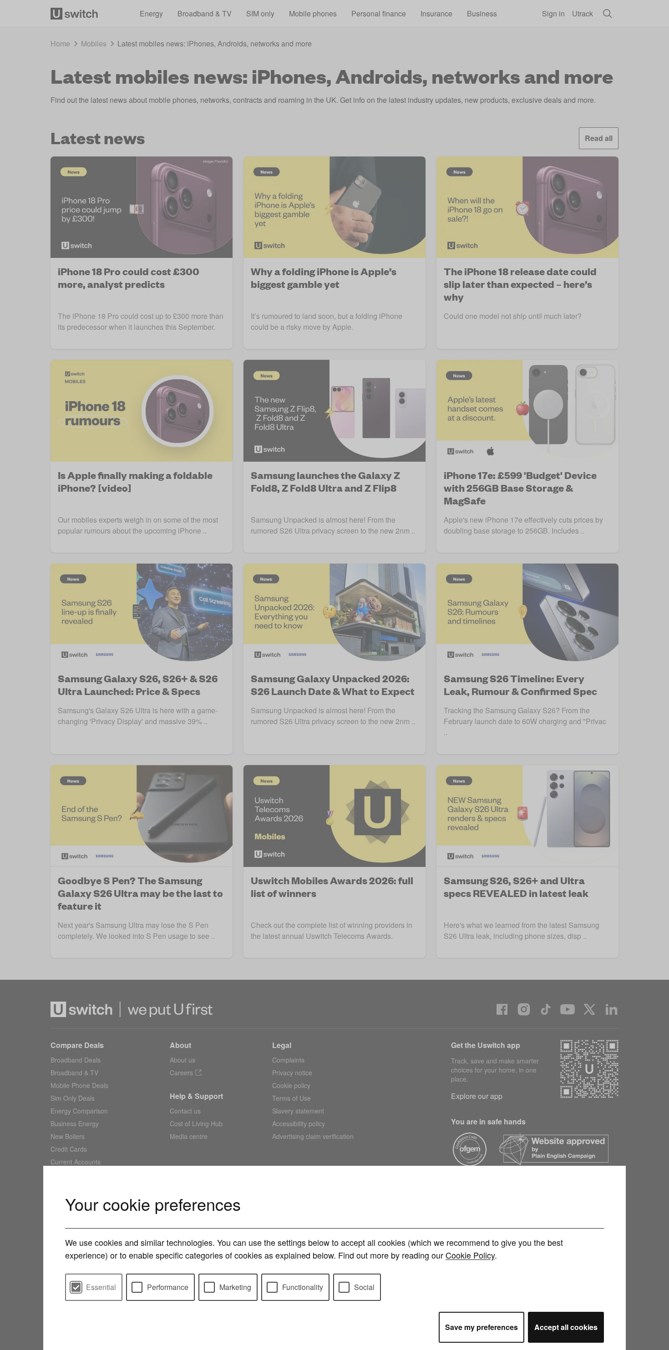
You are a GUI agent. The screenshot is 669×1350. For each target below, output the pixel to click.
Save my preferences (481, 1327)
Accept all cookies (566, 1327)
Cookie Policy (470, 1255)
